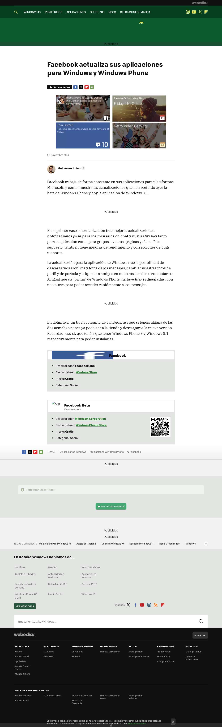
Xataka (19, 651)
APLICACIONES (76, 12)
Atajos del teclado (86, 543)
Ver (113, 506)
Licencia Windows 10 (112, 543)
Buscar (201, 621)
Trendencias (163, 651)
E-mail (92, 87)
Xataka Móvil (22, 656)
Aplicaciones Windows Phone (107, 451)
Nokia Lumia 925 (57, 584)
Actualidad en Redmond (56, 575)
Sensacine (77, 651)
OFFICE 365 (97, 12)
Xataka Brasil (22, 700)
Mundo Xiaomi (22, 673)
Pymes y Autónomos (192, 658)
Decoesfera (163, 656)
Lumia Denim (55, 594)
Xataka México (23, 695)
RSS (156, 604)
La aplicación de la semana (25, 585)
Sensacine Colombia (77, 702)
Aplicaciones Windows (73, 451)
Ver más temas (25, 606)
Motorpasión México (136, 697)
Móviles (52, 567)
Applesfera (21, 661)
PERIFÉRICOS (53, 12)
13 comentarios (61, 87)
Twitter (200, 12)
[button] (71, 168)
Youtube (194, 12)
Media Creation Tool (170, 543)
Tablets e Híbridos (25, 574)
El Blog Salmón (194, 651)
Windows (20, 567)
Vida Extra (48, 656)
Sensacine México (82, 695)
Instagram (188, 12)
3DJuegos (48, 651)
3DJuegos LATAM (52, 695)
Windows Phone (91, 567)
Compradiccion (165, 661)
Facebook (75, 87)
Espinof (76, 656)
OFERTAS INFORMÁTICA (135, 12)
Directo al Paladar (110, 651)
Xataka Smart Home (22, 667)
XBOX (112, 12)
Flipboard (206, 12)
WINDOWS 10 (32, 12)
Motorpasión (136, 651)
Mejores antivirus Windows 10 (55, 543)
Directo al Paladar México (110, 697)
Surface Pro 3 (89, 584)
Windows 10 (88, 594)
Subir (197, 635)
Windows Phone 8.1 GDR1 (26, 595)
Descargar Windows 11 (141, 543)
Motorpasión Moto (139, 656)
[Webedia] (200, 3)
